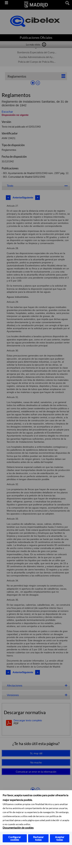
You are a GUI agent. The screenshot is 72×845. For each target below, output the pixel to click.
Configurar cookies (14, 838)
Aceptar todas (59, 838)
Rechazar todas (38, 838)
